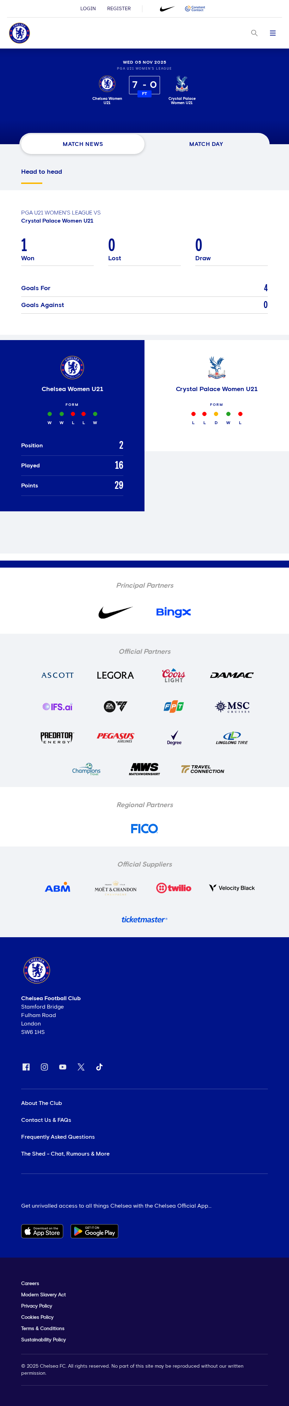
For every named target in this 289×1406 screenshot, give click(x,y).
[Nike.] (167, 8)
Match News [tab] (83, 144)
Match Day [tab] (206, 144)
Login (88, 8)
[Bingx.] (195, 8)
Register (119, 8)
